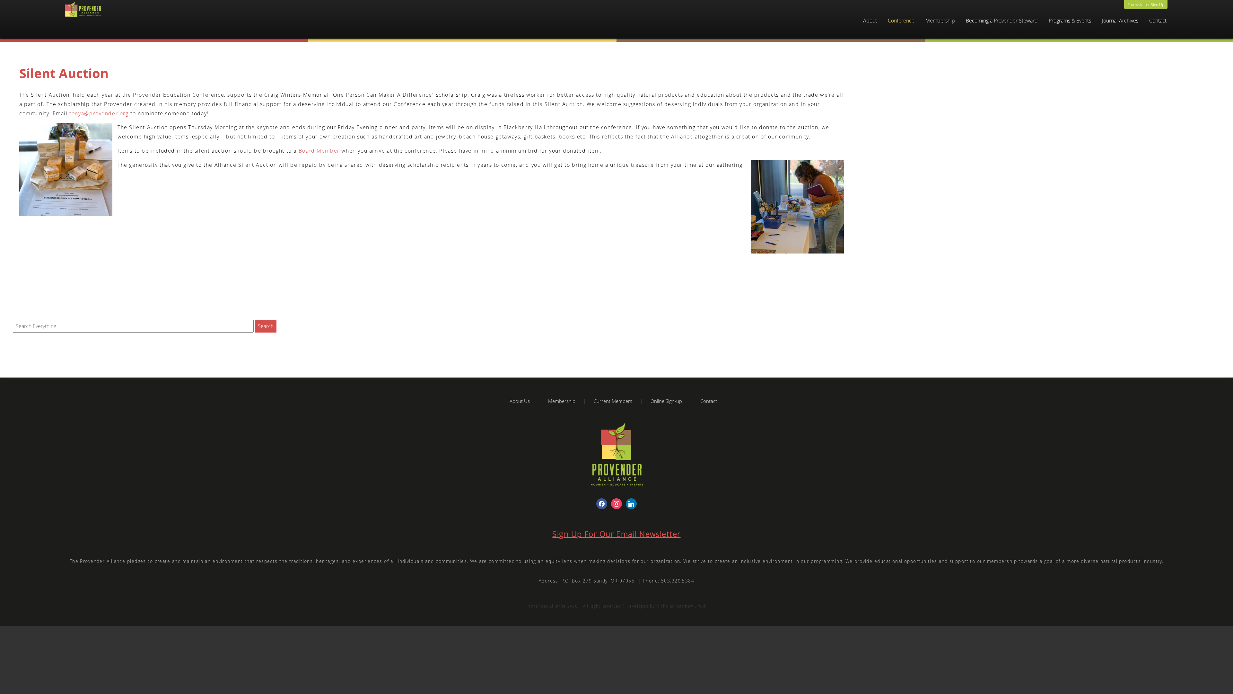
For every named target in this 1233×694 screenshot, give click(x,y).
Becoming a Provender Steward (1002, 20)
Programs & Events (1070, 20)
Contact (1158, 20)
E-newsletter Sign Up (1145, 4)
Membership (561, 401)
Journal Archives (1120, 20)
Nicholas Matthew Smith (681, 606)
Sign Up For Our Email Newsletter (616, 534)
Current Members (613, 401)
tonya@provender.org (98, 113)
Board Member (319, 150)
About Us (520, 401)
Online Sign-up (666, 401)
